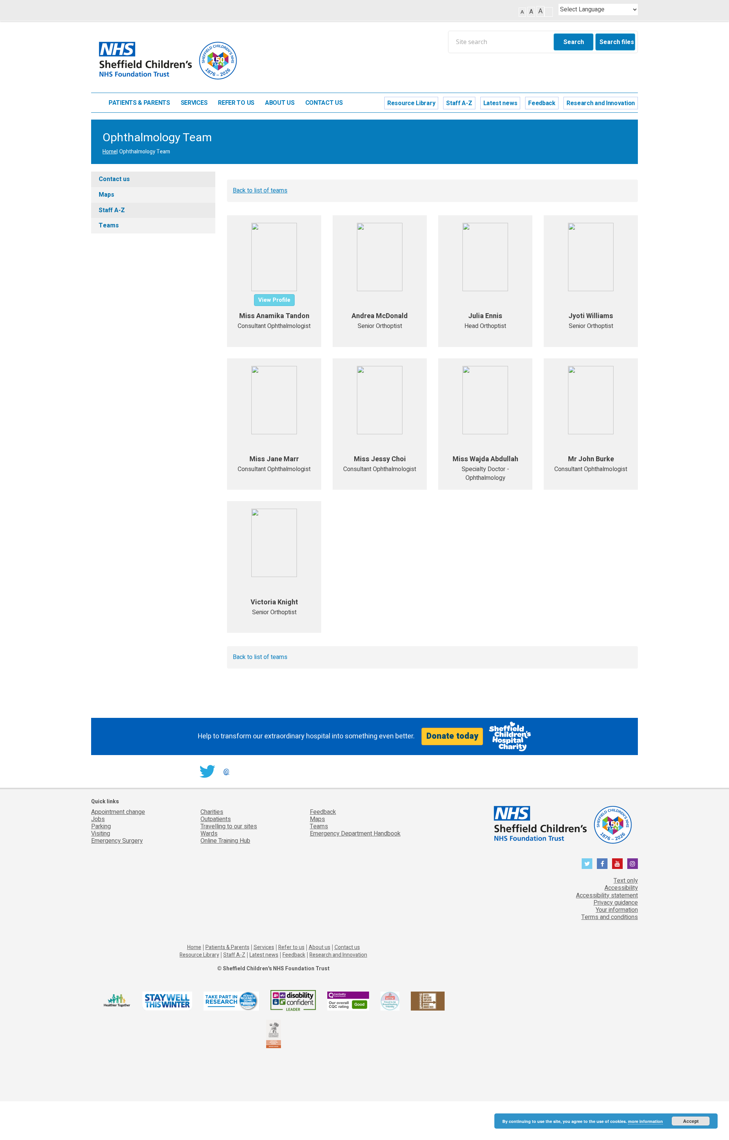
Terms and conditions (609, 917)
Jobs (98, 819)
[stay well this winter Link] (167, 1000)
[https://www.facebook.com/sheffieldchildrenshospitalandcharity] (602, 863)
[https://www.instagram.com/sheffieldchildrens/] (632, 863)
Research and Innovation (600, 103)
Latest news (500, 103)
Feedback (541, 103)
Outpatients (215, 819)
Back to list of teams (260, 190)
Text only (626, 880)
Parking (101, 826)
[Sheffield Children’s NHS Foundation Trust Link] (562, 823)
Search (573, 42)
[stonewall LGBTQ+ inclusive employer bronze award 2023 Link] (428, 1000)
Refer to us (236, 103)
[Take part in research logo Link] (231, 1000)
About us (280, 103)
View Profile (274, 300)
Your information (617, 910)
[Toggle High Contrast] (548, 12)
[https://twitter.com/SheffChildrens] (587, 863)
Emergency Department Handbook (355, 833)
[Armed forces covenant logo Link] (273, 1034)
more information (645, 1121)
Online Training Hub (225, 840)
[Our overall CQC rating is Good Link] (348, 1000)
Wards (209, 833)
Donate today (452, 736)
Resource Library (411, 103)
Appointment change (118, 812)
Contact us (324, 103)
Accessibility (621, 887)
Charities (211, 812)
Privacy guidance (615, 902)
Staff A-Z (459, 103)
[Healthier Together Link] (117, 1000)
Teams (109, 225)
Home (96, 102)
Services (194, 103)
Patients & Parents (139, 103)
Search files (617, 42)
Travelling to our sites (228, 826)
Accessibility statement (607, 895)
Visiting (100, 833)
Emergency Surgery (117, 840)
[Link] (389, 1000)
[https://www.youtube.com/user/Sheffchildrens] (617, 863)
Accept (691, 1121)
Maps (106, 194)
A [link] (522, 12)
